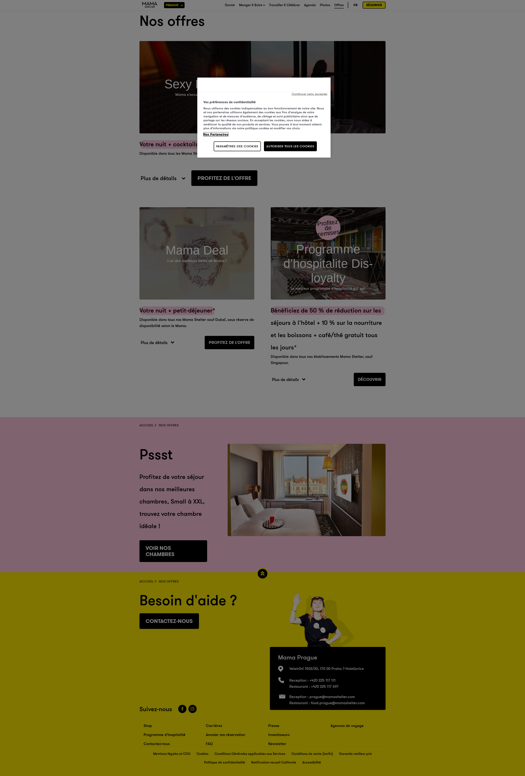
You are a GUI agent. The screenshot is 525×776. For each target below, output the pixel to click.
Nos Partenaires (215, 134)
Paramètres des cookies (237, 146)
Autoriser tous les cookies (290, 146)
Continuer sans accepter (310, 94)
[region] (264, 118)
